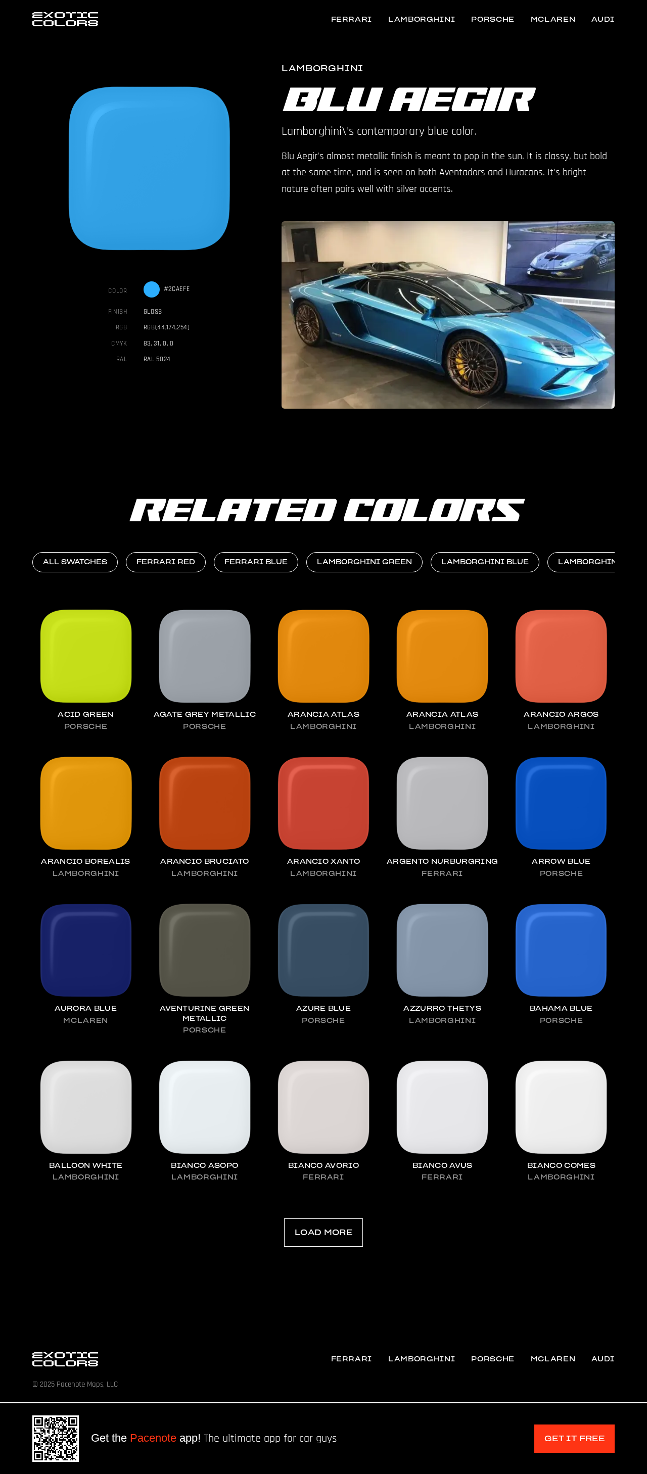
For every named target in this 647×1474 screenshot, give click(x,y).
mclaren (553, 19)
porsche (493, 19)
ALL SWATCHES (75, 562)
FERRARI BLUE (256, 562)
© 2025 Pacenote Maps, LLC (75, 1384)
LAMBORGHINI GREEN (364, 562)
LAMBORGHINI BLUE (485, 562)
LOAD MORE (323, 1232)
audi (603, 19)
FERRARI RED (165, 562)
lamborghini (421, 19)
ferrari (352, 19)
